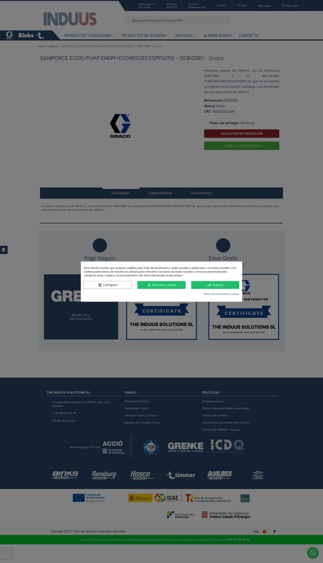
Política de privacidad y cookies (221, 294)
